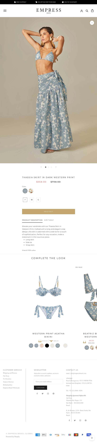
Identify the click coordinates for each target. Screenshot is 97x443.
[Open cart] (92, 10)
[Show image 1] (45, 167)
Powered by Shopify (13, 437)
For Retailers (7, 379)
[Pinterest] (53, 393)
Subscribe (40, 387)
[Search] (87, 10)
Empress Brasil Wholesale (11, 388)
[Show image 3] (51, 167)
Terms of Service (8, 382)
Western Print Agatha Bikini (48, 335)
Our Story (6, 376)
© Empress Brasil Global (19, 433)
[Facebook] (37, 393)
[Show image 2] (48, 167)
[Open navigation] (5, 11)
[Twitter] (42, 393)
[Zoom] (92, 23)
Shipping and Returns (10, 373)
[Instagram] (48, 393)
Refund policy (7, 385)
